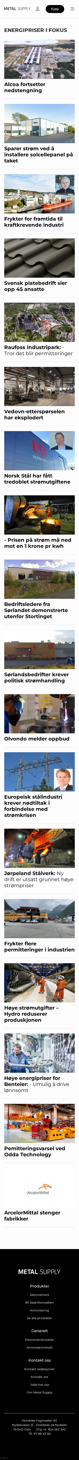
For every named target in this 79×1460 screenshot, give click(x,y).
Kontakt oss (39, 1377)
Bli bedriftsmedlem (39, 1302)
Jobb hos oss (39, 1385)
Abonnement (39, 1295)
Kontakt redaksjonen (39, 1369)
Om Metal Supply (39, 1392)
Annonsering (39, 1310)
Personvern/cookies (39, 1340)
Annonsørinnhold (39, 1347)
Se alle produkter (39, 1318)
